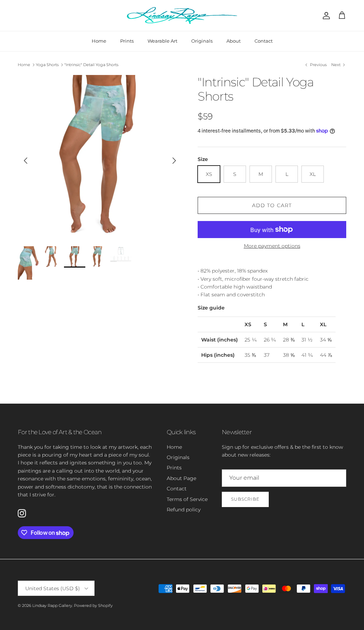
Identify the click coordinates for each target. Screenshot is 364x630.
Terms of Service (187, 499)
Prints (127, 41)
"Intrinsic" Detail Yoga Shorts (91, 64)
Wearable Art (162, 41)
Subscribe (245, 499)
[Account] (325, 15)
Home (99, 41)
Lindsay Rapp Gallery (52, 605)
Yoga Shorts (47, 64)
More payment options (272, 246)
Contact (264, 41)
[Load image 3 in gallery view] (100, 157)
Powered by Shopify (93, 605)
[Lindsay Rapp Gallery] (182, 15)
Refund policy (183, 509)
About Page (181, 478)
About (233, 41)
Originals (202, 41)
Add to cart (272, 205)
